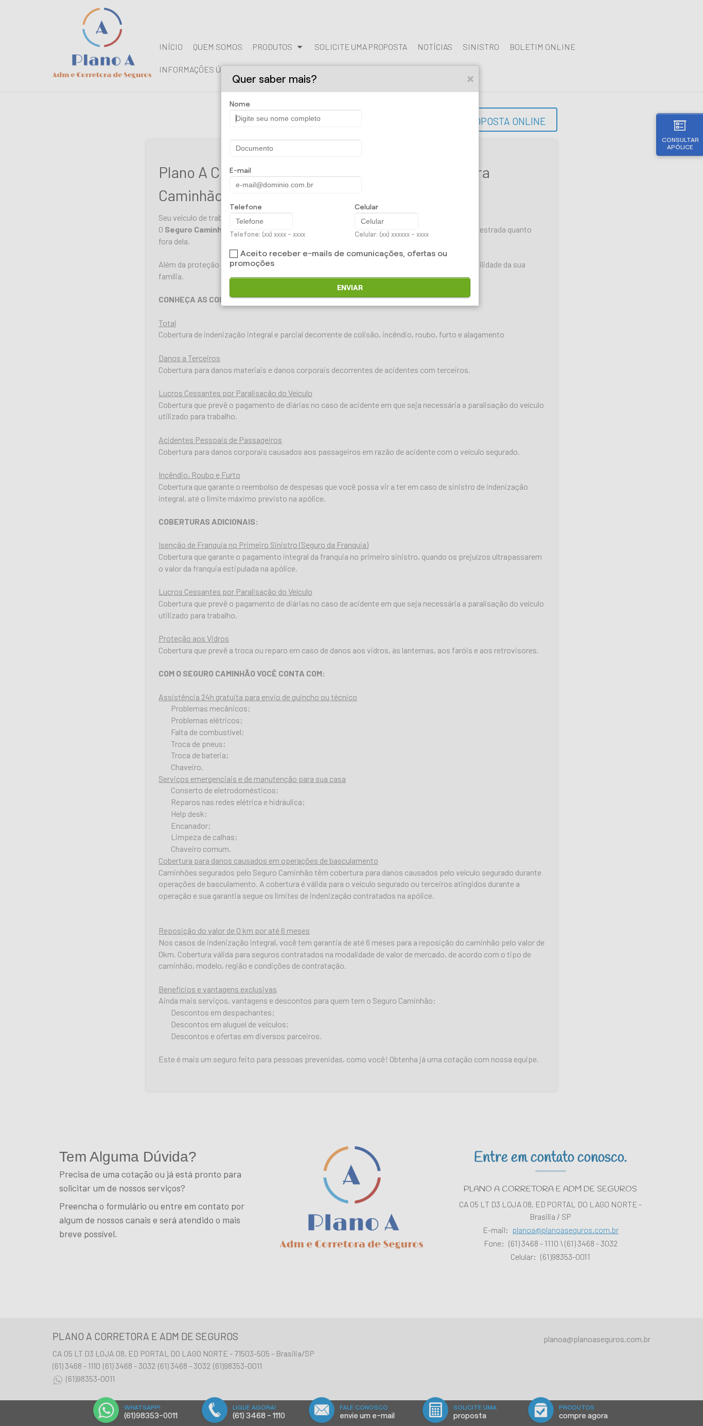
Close (471, 79)
